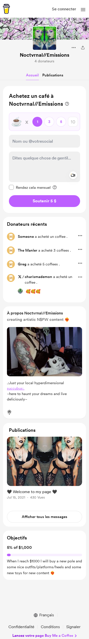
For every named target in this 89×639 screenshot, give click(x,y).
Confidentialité (21, 626)
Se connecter (64, 9)
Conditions (50, 626)
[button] (83, 10)
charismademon (38, 277)
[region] (44, 149)
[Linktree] (9, 412)
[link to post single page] (44, 469)
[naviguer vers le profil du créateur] (44, 38)
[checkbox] (30, 187)
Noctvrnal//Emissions (44, 55)
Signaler (73, 626)
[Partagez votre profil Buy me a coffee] (83, 48)
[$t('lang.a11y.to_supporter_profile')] (20, 291)
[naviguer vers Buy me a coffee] (6, 9)
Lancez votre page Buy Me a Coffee (42, 635)
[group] (44, 471)
